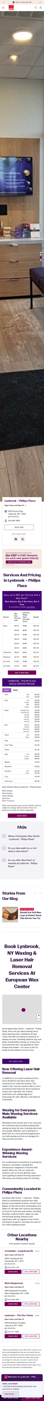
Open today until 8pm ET (14, 505)
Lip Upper (6, 666)
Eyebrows (6, 657)
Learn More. (30, 607)
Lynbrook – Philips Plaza (20, 501)
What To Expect (8, 801)
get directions (13, 516)
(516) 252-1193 (13, 1267)
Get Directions (16, 1061)
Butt (6, 725)
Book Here (19, 527)
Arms (6, 695)
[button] (35, 7)
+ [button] (39, 1015)
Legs (6, 754)
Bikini (5, 626)
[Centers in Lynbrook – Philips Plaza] (23, 1010)
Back (6, 700)
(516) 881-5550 (14, 520)
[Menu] (3, 7)
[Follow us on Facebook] (16, 539)
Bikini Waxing (7, 791)
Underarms (7, 652)
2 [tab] (40, 254)
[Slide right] (40, 2)
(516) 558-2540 (13, 1299)
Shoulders (8, 766)
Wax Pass (6, 798)
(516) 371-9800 (13, 1332)
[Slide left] (4, 2)
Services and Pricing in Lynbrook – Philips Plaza (22, 581)
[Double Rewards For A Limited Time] (22, 568)
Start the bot (9, 1394)
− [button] (39, 1018)
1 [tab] (40, 252)
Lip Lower (6, 661)
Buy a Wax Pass (19, 533)
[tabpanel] (22, 256)
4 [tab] (40, 260)
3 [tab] (41, 257)
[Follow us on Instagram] (22, 539)
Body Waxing (7, 793)
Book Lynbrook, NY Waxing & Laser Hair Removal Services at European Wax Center (22, 967)
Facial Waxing (7, 796)
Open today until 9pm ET (14, 1255)
